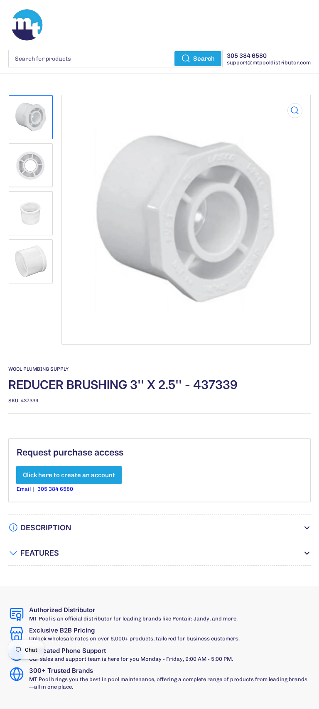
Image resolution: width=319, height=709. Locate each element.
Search (204, 58)
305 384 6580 (55, 489)
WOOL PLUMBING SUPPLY (38, 369)
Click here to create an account (69, 475)
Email (24, 489)
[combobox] (115, 58)
